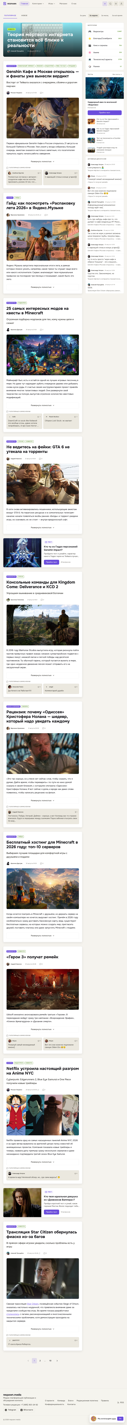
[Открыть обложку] (43, 118)
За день (83, 16)
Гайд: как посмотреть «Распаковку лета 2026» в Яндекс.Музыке (40, 205)
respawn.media (12, 1394)
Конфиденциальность (54, 1404)
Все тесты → (117, 74)
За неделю (94, 16)
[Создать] (104, 3)
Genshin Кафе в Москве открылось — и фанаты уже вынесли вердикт (42, 74)
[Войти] (121, 3)
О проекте (49, 1400)
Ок (120, 1419)
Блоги (70, 1400)
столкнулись (12, 1314)
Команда (61, 1400)
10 (50, 1361)
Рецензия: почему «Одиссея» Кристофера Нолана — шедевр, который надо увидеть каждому (38, 716)
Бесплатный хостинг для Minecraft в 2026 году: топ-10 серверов (42, 844)
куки (114, 1419)
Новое (24, 15)
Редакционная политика (87, 1400)
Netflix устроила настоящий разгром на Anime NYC (42, 1071)
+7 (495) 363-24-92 (29, 1405)
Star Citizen (33, 1304)
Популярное (10, 15)
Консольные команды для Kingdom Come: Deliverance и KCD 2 (40, 584)
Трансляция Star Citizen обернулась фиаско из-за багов (41, 1234)
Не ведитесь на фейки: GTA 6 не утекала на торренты (38, 449)
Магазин (63, 3)
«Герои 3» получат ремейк (32, 957)
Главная (24, 3)
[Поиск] (110, 3)
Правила (105, 1400)
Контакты (71, 1404)
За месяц (104, 16)
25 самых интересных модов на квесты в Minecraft (37, 311)
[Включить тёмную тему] (116, 3)
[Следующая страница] (57, 1360)
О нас (73, 3)
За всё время (117, 16)
